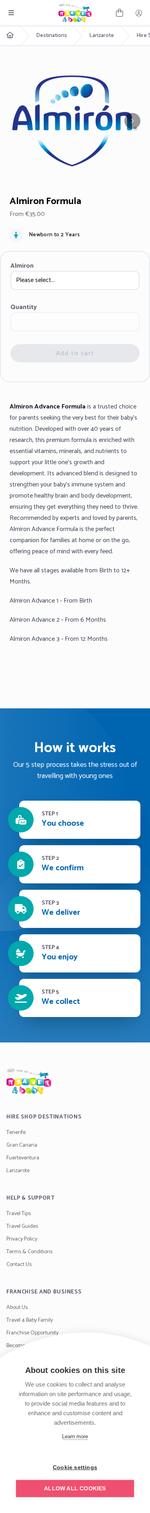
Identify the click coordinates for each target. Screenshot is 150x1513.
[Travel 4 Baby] (74, 12)
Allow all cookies (75, 1489)
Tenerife (16, 1132)
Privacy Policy (21, 1239)
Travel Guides (22, 1226)
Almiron (22, 266)
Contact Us (19, 1264)
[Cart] (120, 13)
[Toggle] (11, 13)
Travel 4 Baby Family (29, 1320)
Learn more (75, 1436)
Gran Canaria (21, 1145)
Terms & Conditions (29, 1251)
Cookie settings (75, 1467)
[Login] (139, 13)
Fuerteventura (22, 1158)
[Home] (75, 1081)
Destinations (51, 36)
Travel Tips (18, 1213)
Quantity (23, 307)
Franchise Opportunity (32, 1333)
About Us (17, 1307)
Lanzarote (101, 36)
